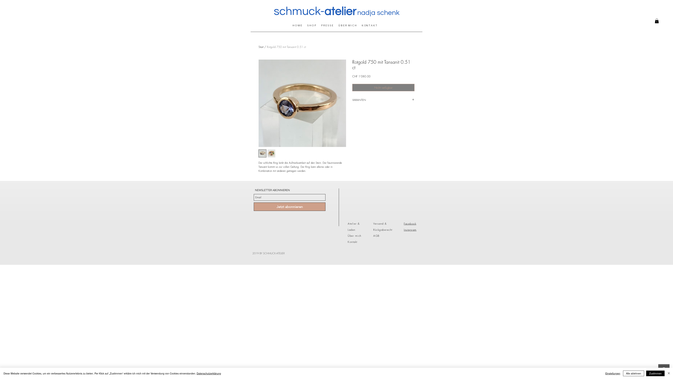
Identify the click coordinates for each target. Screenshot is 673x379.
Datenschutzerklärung (209, 373)
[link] (657, 20)
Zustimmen (655, 373)
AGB (376, 236)
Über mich (354, 236)
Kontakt (352, 242)
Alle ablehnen (633, 373)
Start (261, 47)
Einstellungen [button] (612, 373)
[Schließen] (669, 373)
